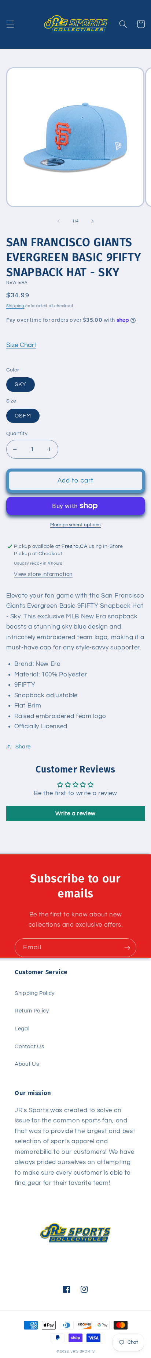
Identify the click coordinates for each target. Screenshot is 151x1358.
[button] (10, 24)
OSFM (23, 416)
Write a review (75, 813)
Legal (22, 1028)
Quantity (17, 433)
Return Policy (32, 1011)
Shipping (15, 306)
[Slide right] (92, 221)
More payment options (75, 524)
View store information (43, 574)
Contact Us (29, 1046)
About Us (27, 1064)
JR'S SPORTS (83, 1351)
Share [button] (23, 746)
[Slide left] (59, 221)
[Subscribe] (127, 947)
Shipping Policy (35, 993)
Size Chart (21, 345)
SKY (20, 384)
